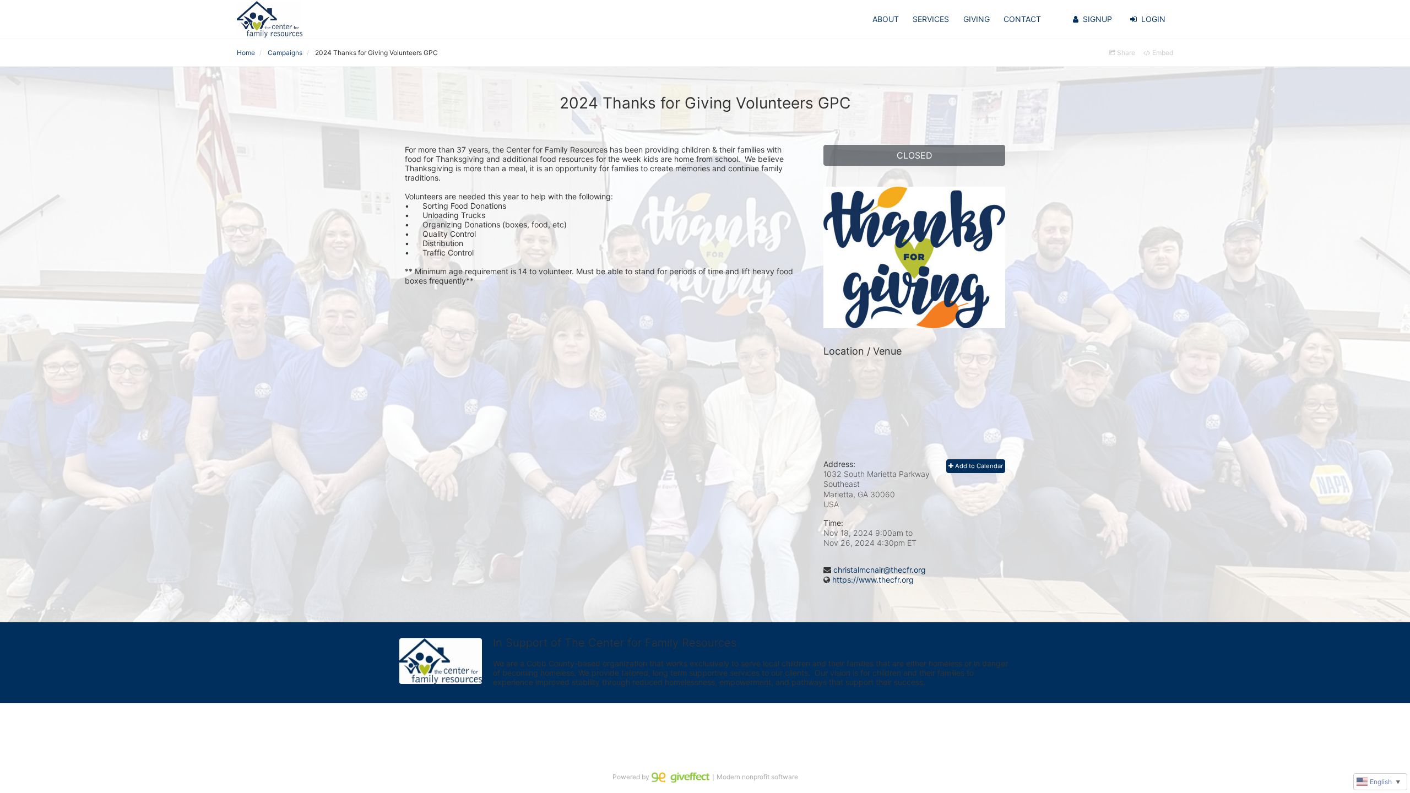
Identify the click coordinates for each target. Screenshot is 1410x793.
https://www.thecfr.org (873, 579)
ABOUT (885, 19)
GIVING (976, 19)
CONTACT (1022, 19)
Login (1153, 19)
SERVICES (931, 19)
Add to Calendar (978, 466)
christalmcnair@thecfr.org (879, 569)
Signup (1097, 19)
